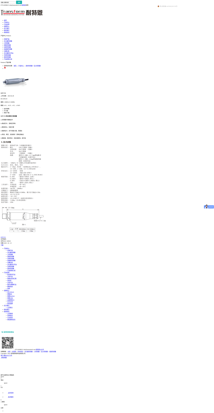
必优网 (14, 351)
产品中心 (21, 65)
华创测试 (20, 351)
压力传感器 (37, 65)
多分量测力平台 (8, 53)
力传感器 (6, 43)
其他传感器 (7, 57)
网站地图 (4, 357)
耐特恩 (24, 5)
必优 (9, 351)
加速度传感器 (8, 49)
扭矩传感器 (7, 45)
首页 (5, 20)
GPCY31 (3, 237)
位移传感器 (7, 47)
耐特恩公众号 (40, 349)
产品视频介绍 (8, 59)
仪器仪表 (6, 51)
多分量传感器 (8, 41)
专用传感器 (7, 55)
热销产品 (6, 39)
